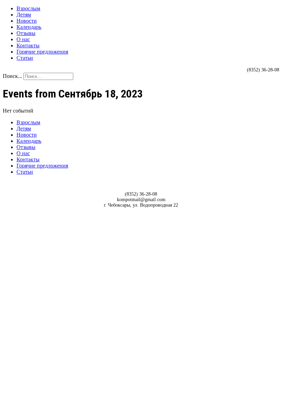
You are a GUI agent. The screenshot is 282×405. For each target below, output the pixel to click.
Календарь (29, 27)
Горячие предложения (42, 52)
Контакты (28, 45)
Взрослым (28, 8)
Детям (24, 15)
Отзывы (26, 33)
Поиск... (12, 76)
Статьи (25, 58)
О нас (23, 39)
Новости (27, 21)
